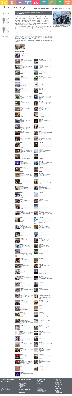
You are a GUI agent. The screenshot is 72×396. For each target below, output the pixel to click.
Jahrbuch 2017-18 (5, 22)
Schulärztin (57, 379)
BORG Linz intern (58, 384)
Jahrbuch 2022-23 (5, 17)
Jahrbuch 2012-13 (5, 28)
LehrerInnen (39, 387)
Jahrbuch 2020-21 (5, 19)
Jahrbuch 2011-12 (5, 29)
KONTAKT (68, 8)
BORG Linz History (22, 383)
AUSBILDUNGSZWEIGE (5, 381)
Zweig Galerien (40, 381)
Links (20, 387)
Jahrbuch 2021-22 (5, 18)
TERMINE (57, 390)
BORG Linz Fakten (22, 382)
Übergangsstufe (4, 392)
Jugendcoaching (58, 380)
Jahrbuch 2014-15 (5, 26)
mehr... (21, 62)
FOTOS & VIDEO (55, 8)
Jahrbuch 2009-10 (5, 31)
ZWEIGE (35, 8)
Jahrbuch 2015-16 (5, 25)
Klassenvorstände (40, 388)
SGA (38, 392)
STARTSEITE (57, 386)
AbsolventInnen (5, 36)
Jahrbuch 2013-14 (5, 27)
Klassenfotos (39, 380)
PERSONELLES (40, 386)
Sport (2, 390)
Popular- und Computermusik (6, 389)
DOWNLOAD (62, 8)
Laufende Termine (58, 391)
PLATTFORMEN (58, 382)
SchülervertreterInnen (41, 390)
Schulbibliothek (22, 384)
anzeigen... (22, 55)
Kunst (2, 384)
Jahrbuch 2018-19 (5, 21)
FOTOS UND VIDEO (41, 379)
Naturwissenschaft (4, 388)
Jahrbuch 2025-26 (5, 13)
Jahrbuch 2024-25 (5, 14)
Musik (2, 387)
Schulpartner (21, 386)
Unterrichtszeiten (58, 392)
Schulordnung (22, 385)
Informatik (3, 382)
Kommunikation (4, 383)
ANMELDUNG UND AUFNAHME (7, 379)
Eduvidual (57, 383)
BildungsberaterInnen (41, 391)
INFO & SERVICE (41, 8)
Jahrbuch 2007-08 (5, 33)
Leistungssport (4, 386)
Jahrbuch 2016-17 (5, 23)
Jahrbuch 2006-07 (5, 35)
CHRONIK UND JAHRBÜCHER (25, 379)
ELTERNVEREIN (22, 392)
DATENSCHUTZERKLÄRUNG (24, 389)
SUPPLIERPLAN (58, 388)
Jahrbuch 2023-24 (5, 16)
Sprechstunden (40, 389)
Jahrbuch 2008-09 (5, 32)
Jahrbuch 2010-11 (5, 30)
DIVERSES (21, 381)
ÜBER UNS (48, 8)
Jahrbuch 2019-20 (5, 20)
